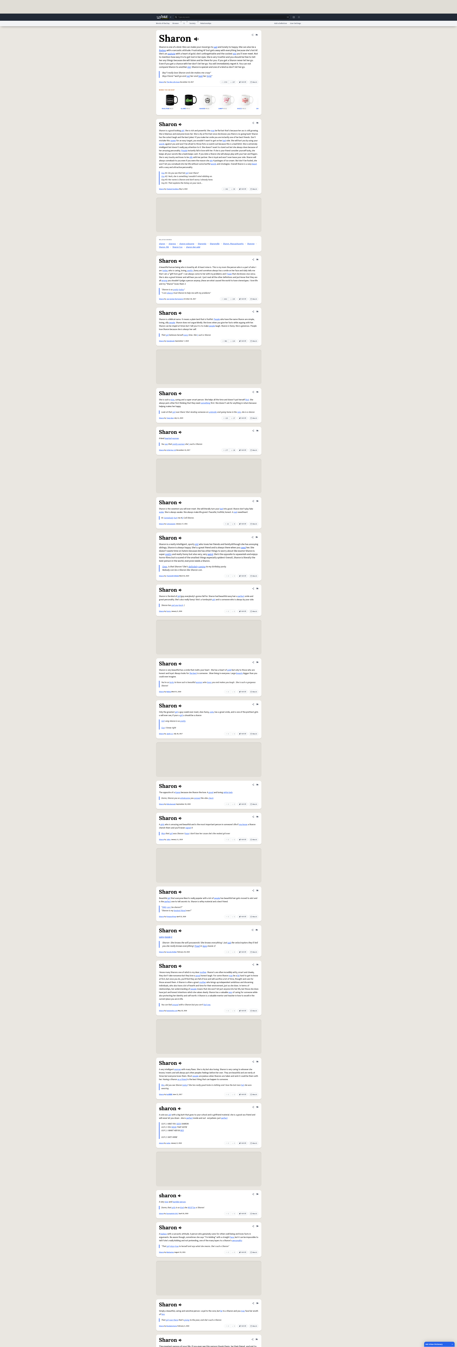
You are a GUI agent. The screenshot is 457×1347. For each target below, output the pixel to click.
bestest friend (180, 910)
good (211, 792)
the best (193, 673)
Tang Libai (170, 418)
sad (215, 47)
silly (191, 157)
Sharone (250, 243)
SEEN (178, 1123)
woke (161, 512)
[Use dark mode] (299, 17)
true (177, 1246)
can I (169, 907)
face (232, 1237)
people (172, 322)
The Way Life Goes (173, 82)
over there (173, 1320)
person (183, 1201)
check (211, 798)
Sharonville (214, 243)
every (185, 335)
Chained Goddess (172, 189)
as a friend (182, 1079)
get (188, 76)
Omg (164, 566)
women (175, 438)
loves (209, 682)
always (170, 292)
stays (172, 1246)
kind (182, 1207)
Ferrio (168, 611)
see (166, 444)
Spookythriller (171, 952)
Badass (162, 50)
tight (209, 76)
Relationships (205, 23)
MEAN (173, 1127)
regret (188, 827)
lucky (171, 682)
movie (167, 937)
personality (237, 1240)
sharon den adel (193, 247)
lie (221, 1310)
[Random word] (287, 17)
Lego (161, 937)
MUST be (191, 1207)
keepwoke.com (172, 1011)
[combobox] (231, 17)
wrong (164, 280)
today (164, 270)
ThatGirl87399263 (172, 576)
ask (229, 942)
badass (164, 1233)
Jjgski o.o (169, 734)
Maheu (168, 692)
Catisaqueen (170, 524)
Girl (162, 721)
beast (254, 163)
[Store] (294, 17)
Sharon (161, 82)
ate (211, 160)
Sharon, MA (164, 247)
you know (243, 824)
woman (199, 682)
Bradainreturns (171, 1326)
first (247, 399)
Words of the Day (162, 23)
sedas (168, 1143)
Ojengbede (170, 341)
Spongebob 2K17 (172, 1213)
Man (163, 833)
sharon (162, 243)
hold (200, 76)
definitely (193, 566)
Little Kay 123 (171, 450)
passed (197, 798)
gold (229, 669)
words (162, 143)
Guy (163, 173)
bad (224, 140)
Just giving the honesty (175, 299)
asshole (171, 53)
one (208, 1004)
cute (212, 712)
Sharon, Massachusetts (233, 243)
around (175, 1004)
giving (186, 1320)
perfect (241, 596)
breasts (239, 673)
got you (175, 605)
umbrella (213, 412)
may (213, 130)
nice (172, 399)
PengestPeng (171, 916)
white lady (227, 792)
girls (162, 824)
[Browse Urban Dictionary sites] (164, 17)
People (184, 150)
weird (210, 554)
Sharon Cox (177, 247)
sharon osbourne (186, 243)
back (181, 605)
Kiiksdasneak (171, 804)
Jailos (168, 839)
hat (242, 1085)
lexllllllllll (169, 1094)
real (235, 512)
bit (238, 975)
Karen (177, 792)
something (205, 403)
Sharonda (202, 243)
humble (176, 1201)
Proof (197, 946)
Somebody (168, 517)
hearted (168, 438)
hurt (175, 517)
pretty (190, 270)
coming (202, 566)
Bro (162, 1085)
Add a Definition (280, 23)
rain (239, 412)
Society (192, 23)
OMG (164, 907)
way (230, 992)
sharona (172, 243)
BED (182, 1130)
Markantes (170, 1252)
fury (163, 1314)
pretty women (178, 444)
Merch (255, 82)
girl (234, 53)
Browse (176, 23)
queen (173, 140)
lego (205, 946)
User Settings (295, 23)
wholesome (185, 798)
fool (205, 1004)
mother (203, 972)
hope (229, 273)
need (243, 547)
